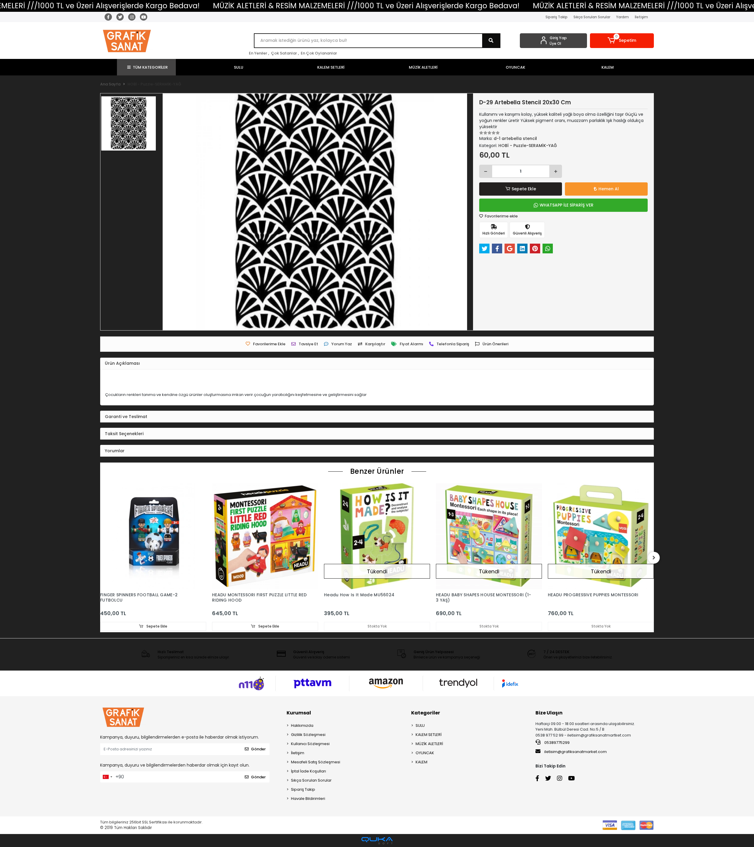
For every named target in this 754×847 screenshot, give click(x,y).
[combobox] (107, 777)
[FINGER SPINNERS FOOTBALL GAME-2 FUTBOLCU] (153, 536)
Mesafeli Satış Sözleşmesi (315, 762)
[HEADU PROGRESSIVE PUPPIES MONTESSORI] (601, 536)
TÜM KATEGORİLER (150, 67)
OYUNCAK (425, 753)
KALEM (421, 762)
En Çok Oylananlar (319, 53)
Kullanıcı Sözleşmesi (310, 744)
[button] (622, 40)
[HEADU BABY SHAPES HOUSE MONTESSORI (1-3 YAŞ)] (489, 536)
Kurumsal (299, 712)
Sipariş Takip (556, 16)
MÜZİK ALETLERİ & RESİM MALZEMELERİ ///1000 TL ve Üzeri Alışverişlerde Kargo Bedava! (366, 6)
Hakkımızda (302, 725)
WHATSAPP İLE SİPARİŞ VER (566, 205)
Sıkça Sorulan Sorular (591, 16)
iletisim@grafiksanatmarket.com (575, 751)
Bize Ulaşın (549, 712)
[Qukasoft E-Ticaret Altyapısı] (377, 840)
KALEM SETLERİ (429, 734)
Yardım (622, 16)
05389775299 (556, 742)
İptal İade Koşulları (308, 771)
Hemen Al (608, 189)
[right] (654, 557)
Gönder (258, 749)
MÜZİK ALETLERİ (429, 744)
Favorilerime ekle (501, 216)
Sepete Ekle (524, 189)
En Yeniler (258, 53)
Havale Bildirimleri (308, 798)
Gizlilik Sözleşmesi (308, 734)
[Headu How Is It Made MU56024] (377, 536)
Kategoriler (425, 712)
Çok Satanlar (284, 53)
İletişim (641, 16)
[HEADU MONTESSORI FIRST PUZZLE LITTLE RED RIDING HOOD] (265, 536)
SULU (420, 725)
